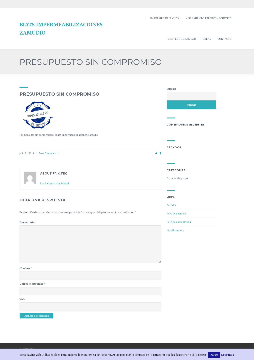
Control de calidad (182, 38)
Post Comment (47, 153)
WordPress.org (175, 230)
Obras (206, 38)
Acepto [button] (214, 354)
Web (22, 299)
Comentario (27, 222)
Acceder (171, 205)
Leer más (227, 354)
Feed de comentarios (179, 222)
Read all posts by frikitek (55, 183)
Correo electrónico (32, 283)
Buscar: (171, 88)
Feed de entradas (177, 213)
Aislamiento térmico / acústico (209, 18)
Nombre (26, 268)
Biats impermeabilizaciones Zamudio (61, 28)
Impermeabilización (164, 18)
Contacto (225, 38)
